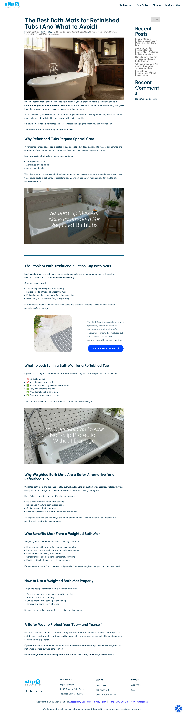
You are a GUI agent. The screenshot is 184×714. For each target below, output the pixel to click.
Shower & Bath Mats (80, 32)
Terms (111, 701)
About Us (157, 5)
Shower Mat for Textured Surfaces (103, 32)
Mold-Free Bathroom (62, 32)
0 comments (54, 34)
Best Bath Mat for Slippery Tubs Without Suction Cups (145, 73)
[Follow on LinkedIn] (36, 691)
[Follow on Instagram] (31, 691)
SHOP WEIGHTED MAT (105, 348)
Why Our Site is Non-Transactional (132, 701)
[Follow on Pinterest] (41, 691)
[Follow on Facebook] (26, 691)
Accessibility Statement (80, 701)
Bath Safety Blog (172, 5)
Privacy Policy (99, 701)
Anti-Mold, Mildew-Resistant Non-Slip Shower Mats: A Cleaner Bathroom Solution (146, 51)
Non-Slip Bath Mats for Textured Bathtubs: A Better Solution (146, 59)
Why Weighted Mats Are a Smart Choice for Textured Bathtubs (146, 66)
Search (155, 20)
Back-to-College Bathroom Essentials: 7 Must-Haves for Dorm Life (146, 42)
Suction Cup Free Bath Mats (35, 34)
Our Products (125, 5)
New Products (143, 5)
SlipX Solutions (33, 32)
